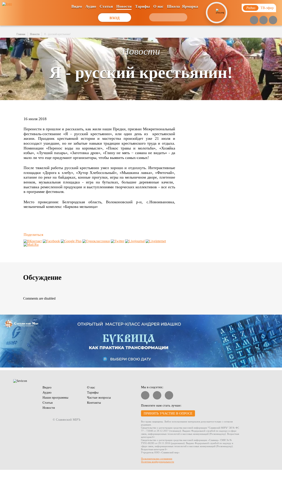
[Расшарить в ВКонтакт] (33, 241)
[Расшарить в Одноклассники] (96, 241)
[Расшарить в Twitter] (117, 241)
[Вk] (263, 20)
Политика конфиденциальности (157, 461)
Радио (250, 8)
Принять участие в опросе (168, 413)
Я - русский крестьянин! (57, 34)
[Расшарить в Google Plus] (71, 241)
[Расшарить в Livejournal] (135, 241)
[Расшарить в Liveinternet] (156, 241)
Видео (76, 6)
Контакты (94, 402)
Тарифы (142, 6)
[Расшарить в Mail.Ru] (31, 244)
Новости (124, 6)
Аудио (90, 6)
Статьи (106, 6)
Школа (173, 6)
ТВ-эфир (267, 8)
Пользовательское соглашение (156, 458)
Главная (21, 34)
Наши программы (55, 397)
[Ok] (273, 20)
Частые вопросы (99, 397)
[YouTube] (254, 20)
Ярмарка (190, 6)
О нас (158, 6)
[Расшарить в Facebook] (51, 241)
